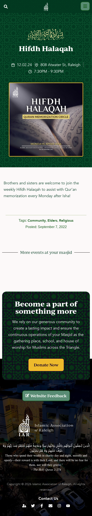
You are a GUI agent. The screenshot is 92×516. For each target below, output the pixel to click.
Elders (52, 220)
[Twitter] (33, 506)
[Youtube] (68, 506)
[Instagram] (59, 506)
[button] (5, 6)
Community (37, 220)
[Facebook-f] (42, 506)
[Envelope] (50, 506)
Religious (66, 220)
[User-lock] (24, 506)
